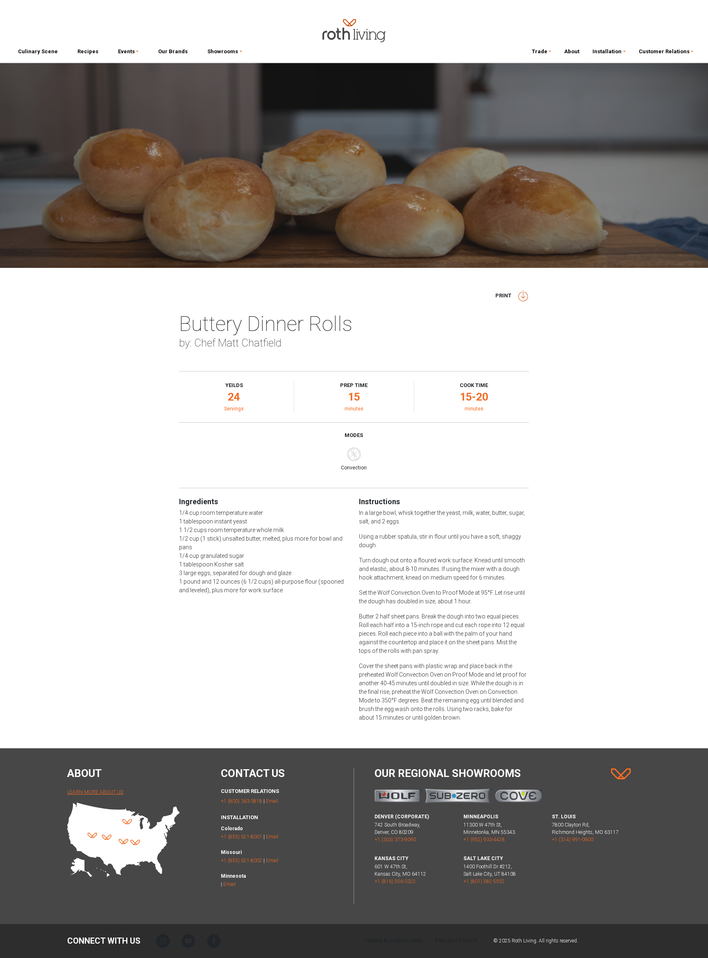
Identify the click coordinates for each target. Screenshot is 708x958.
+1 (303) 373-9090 (395, 839)
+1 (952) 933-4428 (484, 839)
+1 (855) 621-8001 (241, 837)
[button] (128, 53)
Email (272, 801)
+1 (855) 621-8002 (241, 860)
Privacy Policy (456, 941)
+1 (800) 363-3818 (241, 801)
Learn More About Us (95, 792)
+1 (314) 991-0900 (572, 839)
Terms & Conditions (393, 941)
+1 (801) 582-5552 (484, 881)
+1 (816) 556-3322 (395, 881)
